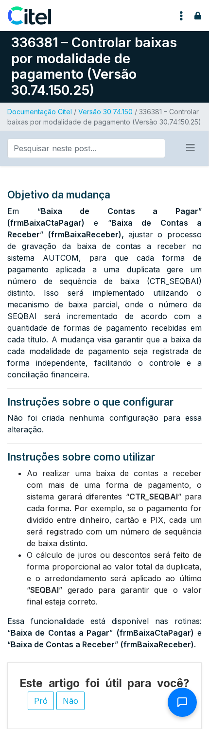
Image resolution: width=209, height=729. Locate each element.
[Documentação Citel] (35, 15)
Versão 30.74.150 (105, 111)
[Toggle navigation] (181, 15)
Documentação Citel (39, 111)
